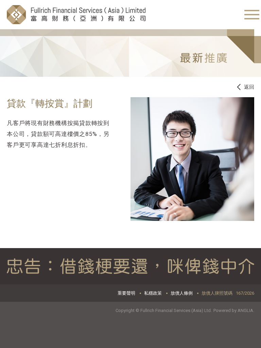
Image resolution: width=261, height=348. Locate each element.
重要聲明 (126, 293)
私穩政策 (153, 293)
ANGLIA (245, 310)
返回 (249, 87)
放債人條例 (182, 293)
